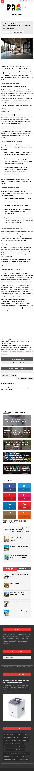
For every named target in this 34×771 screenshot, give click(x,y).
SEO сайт (6, 740)
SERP (19, 740)
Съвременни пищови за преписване (19, 601)
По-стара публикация (24, 378)
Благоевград (7, 747)
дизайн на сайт (21, 756)
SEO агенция (7, 737)
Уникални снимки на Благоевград (19, 546)
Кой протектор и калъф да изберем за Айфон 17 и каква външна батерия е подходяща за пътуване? (19, 529)
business (6, 743)
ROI (25, 734)
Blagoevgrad (12, 734)
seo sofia (17, 743)
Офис (23, 747)
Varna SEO (25, 740)
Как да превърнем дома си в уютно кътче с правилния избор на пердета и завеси (20, 538)
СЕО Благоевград (15, 753)
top (22, 743)
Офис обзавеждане (9, 750)
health (11, 743)
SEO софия (13, 740)
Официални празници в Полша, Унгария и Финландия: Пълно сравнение (18, 557)
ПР (16, 750)
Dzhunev (20, 734)
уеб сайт (25, 759)
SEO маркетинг (25, 737)
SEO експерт (15, 737)
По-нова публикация (9, 375)
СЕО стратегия (25, 753)
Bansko (6, 734)
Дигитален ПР (16, 747)
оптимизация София (9, 759)
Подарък (21, 750)
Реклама (6, 753)
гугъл (13, 756)
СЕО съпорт (7, 756)
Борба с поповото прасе (16, 583)
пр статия (19, 759)
